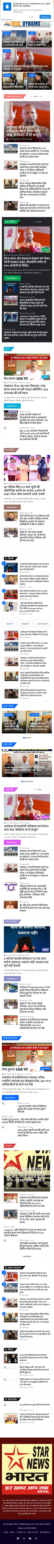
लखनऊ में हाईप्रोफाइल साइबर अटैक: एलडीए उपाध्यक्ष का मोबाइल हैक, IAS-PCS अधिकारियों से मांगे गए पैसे (34, 1024)
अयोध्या (32, 75)
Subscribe (45, 16)
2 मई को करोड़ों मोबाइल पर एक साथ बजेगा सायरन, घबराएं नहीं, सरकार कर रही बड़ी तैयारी (34, 289)
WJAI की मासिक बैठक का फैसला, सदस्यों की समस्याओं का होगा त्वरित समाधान (34, 1358)
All (31, 96)
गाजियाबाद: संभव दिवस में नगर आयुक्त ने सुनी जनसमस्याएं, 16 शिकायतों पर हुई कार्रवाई (39, 729)
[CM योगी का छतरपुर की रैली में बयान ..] (11, 1407)
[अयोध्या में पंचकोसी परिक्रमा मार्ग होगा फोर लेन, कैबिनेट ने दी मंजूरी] (27, 60)
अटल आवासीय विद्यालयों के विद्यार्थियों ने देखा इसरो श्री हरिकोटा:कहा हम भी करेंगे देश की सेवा (33, 304)
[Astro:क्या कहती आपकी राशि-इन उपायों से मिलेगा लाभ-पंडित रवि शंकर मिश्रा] (3, 1127)
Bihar (36, 96)
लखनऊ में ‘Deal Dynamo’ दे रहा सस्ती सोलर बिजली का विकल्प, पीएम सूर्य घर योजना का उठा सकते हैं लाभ (35, 991)
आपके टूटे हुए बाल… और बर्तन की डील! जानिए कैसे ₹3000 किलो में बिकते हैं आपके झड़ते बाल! (25, 1121)
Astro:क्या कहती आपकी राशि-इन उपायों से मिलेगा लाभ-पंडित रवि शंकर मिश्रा (33, 1133)
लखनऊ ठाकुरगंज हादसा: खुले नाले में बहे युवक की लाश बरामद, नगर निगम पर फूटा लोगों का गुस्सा (26, 335)
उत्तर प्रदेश (34, 715)
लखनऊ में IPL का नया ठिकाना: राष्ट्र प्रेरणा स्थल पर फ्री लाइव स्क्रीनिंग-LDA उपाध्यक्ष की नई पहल (26, 389)
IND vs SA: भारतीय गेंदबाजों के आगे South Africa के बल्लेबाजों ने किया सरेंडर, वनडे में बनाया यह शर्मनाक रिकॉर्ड (34, 435)
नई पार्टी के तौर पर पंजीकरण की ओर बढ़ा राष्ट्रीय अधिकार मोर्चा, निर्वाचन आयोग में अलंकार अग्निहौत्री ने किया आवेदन (34, 520)
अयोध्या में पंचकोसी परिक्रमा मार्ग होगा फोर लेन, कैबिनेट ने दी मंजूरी (25, 68)
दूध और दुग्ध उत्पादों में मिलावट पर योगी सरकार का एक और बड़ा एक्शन (35, 908)
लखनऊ (7, 51)
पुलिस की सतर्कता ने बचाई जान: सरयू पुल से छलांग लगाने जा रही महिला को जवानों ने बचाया (35, 208)
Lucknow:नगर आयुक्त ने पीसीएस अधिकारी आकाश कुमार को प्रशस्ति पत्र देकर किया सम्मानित (24, 770)
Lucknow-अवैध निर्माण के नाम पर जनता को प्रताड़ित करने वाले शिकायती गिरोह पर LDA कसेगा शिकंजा (25, 1232)
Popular (25, 624)
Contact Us (21, 1532)
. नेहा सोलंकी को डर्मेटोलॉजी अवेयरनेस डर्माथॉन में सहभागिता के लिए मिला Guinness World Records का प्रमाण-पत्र (34, 607)
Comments (42, 624)
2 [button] (25, 737)
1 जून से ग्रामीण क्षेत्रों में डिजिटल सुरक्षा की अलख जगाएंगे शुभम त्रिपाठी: (32, 1109)
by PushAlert (8, 19)
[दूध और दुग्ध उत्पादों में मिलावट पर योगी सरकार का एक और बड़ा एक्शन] (11, 905)
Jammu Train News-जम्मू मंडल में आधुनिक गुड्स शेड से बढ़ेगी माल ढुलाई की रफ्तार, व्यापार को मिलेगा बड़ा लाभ (33, 320)
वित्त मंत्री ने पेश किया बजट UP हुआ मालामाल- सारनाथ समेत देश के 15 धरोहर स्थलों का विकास (34, 594)
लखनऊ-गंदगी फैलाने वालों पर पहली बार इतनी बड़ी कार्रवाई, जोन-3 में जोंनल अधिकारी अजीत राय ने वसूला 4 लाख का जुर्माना (34, 170)
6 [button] (32, 781)
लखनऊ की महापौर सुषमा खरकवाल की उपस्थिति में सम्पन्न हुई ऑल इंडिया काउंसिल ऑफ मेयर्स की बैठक (34, 1417)
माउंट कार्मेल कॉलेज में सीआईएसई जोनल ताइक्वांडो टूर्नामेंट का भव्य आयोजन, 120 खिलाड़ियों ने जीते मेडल (34, 419)
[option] (27, 60)
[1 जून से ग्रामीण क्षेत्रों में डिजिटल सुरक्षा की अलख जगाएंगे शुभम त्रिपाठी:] (3, 1103)
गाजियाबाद (8, 75)
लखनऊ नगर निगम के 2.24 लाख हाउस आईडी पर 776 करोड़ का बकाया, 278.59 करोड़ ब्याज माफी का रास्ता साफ (34, 152)
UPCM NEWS (31, 1528)
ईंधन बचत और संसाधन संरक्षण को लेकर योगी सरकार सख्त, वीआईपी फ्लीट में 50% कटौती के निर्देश (27, 262)
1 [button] (24, 738)
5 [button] (30, 781)
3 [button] (28, 737)
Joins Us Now (32, 1532)
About (12, 1532)
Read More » (12, 278)
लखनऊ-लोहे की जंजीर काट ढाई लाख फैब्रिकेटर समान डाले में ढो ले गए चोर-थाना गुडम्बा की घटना (35, 1218)
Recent (10, 624)
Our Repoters (45, 1532)
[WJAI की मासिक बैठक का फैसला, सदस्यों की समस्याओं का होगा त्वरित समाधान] (11, 1358)
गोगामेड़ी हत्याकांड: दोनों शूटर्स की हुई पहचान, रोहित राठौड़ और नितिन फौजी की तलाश (34, 1246)
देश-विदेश (39, 222)
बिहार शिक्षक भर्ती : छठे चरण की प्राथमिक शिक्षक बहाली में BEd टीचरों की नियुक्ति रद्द (34, 1370)
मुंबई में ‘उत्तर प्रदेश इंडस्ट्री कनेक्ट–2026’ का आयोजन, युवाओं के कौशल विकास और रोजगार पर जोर (33, 536)
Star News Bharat (14, 139)
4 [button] (30, 737)
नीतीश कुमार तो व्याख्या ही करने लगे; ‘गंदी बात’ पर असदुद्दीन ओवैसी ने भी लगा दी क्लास (35, 1382)
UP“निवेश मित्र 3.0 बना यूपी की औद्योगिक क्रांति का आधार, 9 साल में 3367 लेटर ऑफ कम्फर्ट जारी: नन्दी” (25, 490)
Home (6, 1532)
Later (31, 16)
